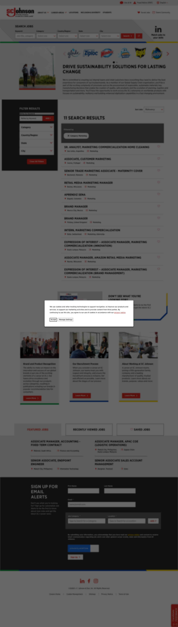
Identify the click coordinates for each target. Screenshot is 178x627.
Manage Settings (65, 320)
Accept (53, 320)
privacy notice (119, 313)
